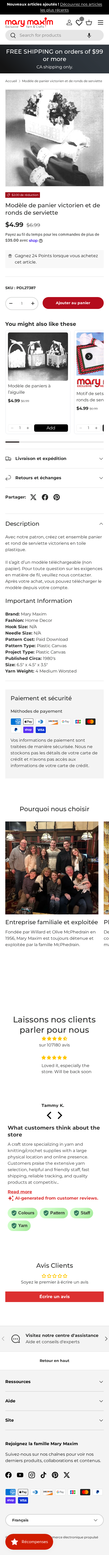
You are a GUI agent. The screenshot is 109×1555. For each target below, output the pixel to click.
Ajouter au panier (73, 302)
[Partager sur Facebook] (45, 497)
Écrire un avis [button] (54, 1296)
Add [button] (51, 427)
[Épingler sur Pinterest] (56, 497)
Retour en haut (54, 1360)
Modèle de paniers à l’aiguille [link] (29, 389)
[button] (89, 35)
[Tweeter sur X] (33, 497)
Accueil (11, 81)
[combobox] (54, 35)
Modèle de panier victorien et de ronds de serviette (62, 81)
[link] (38, 356)
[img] (54, 1038)
